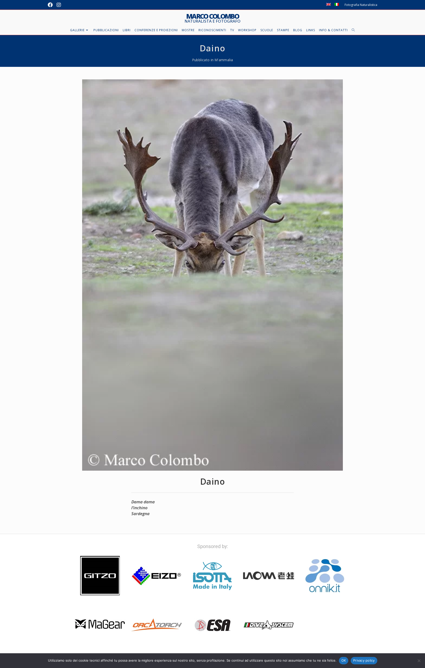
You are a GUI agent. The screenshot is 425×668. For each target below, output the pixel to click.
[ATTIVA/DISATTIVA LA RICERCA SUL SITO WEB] (353, 30)
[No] (418, 660)
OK (343, 660)
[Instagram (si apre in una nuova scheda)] (59, 4)
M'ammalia (223, 60)
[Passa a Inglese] (328, 4)
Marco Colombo (212, 18)
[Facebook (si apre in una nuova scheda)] (51, 4)
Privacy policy (364, 660)
